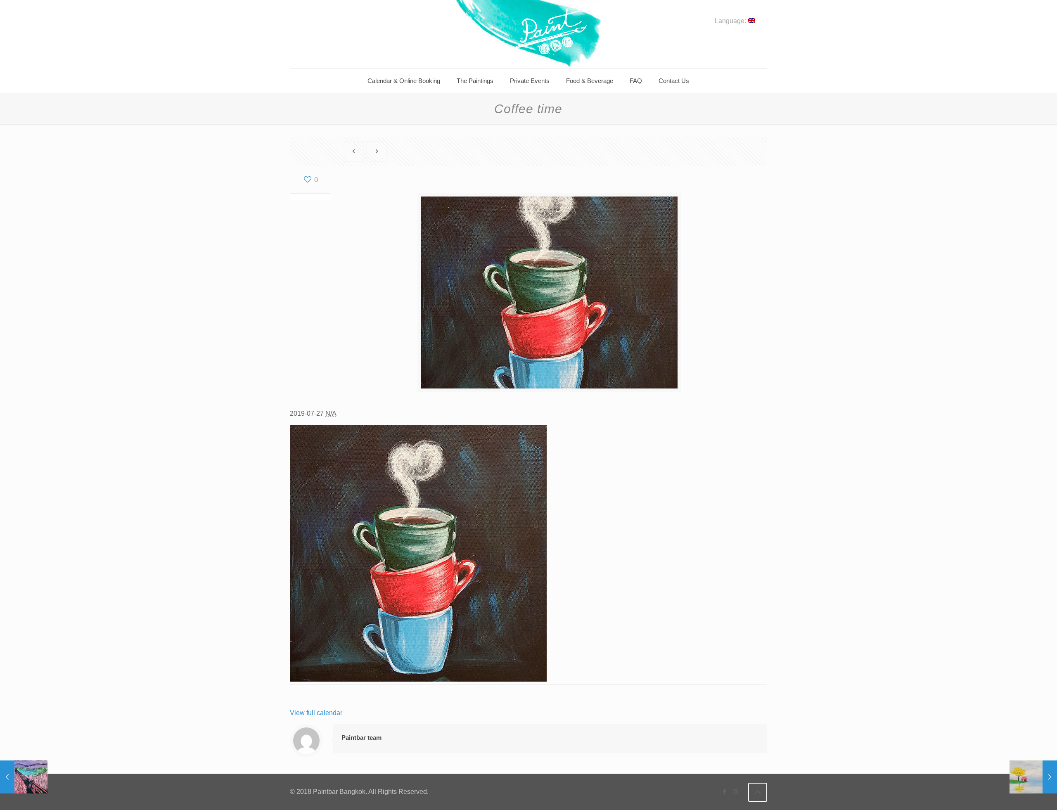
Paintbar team (361, 737)
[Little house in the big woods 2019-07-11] (1033, 776)
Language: (731, 21)
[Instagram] (735, 791)
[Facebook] (724, 791)
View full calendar (316, 712)
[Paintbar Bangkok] (528, 34)
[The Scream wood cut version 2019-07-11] (23, 776)
